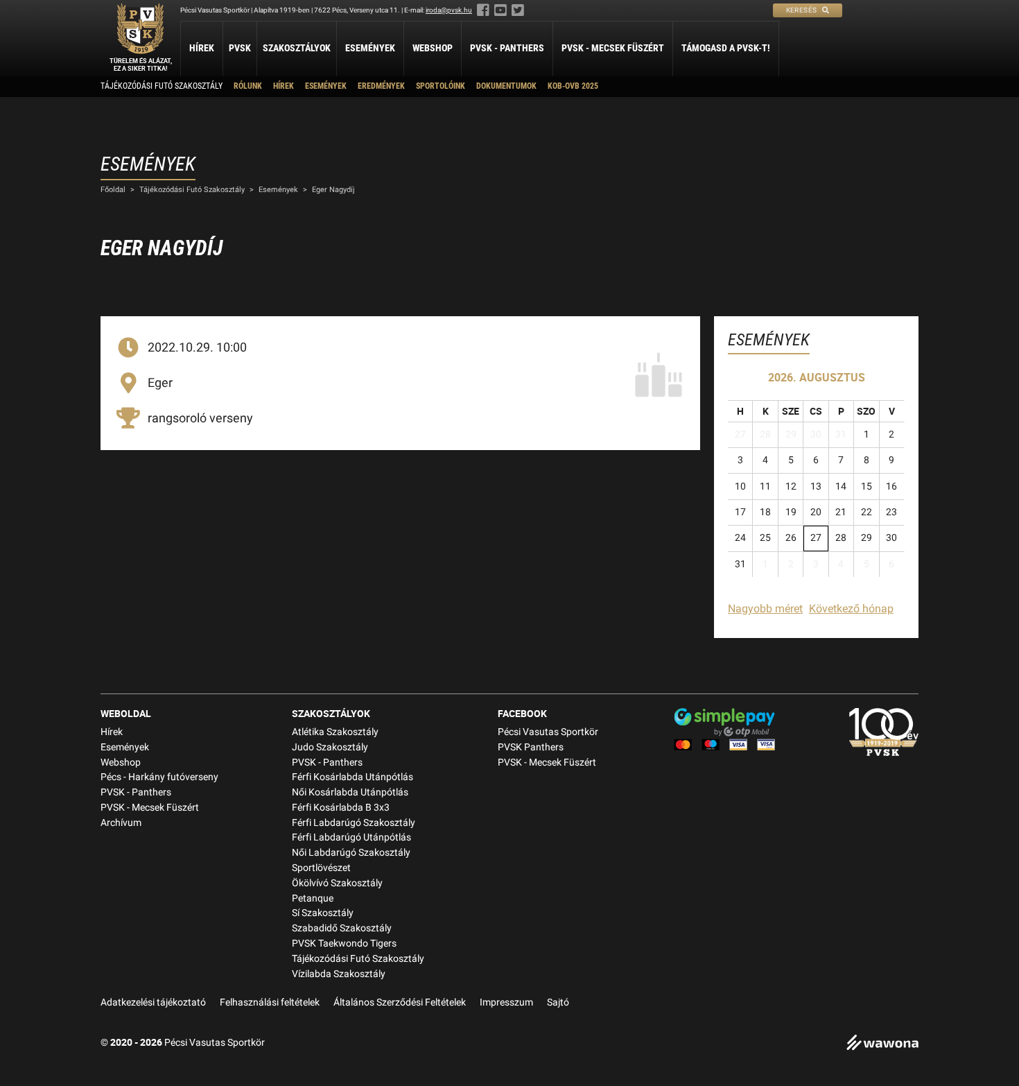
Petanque (312, 898)
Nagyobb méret (765, 608)
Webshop (432, 47)
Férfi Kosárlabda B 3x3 (341, 807)
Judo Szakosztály (330, 747)
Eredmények (381, 86)
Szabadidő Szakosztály (342, 928)
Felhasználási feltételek (270, 1002)
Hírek (201, 47)
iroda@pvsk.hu (449, 10)
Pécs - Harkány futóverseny (159, 777)
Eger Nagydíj (333, 189)
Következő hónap (851, 608)
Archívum (121, 823)
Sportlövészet (321, 868)
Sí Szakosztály (323, 913)
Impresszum (506, 1002)
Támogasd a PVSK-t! (725, 47)
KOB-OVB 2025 (573, 86)
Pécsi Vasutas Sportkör (548, 732)
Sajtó (558, 1002)
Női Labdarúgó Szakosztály (351, 853)
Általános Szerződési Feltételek (399, 1002)
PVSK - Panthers (507, 47)
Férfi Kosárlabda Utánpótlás (352, 777)
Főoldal (113, 189)
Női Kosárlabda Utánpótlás (350, 792)
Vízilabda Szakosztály (338, 974)
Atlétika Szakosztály (335, 732)
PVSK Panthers (531, 747)
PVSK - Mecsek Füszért (612, 47)
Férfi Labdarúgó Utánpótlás (351, 837)
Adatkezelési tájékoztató (153, 1002)
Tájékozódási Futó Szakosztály (162, 86)
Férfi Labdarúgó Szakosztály (353, 823)
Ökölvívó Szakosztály (337, 883)
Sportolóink (440, 86)
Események (370, 47)
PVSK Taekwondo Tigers (344, 943)
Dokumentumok (506, 86)
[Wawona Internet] (882, 1044)
